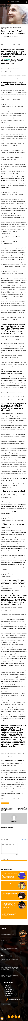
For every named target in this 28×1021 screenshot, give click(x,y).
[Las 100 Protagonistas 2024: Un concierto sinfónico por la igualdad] (23, 976)
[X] (16, 1016)
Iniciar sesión (24, 839)
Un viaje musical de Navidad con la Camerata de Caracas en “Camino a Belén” (9, 895)
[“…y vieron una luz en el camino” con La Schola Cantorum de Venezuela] (22, 915)
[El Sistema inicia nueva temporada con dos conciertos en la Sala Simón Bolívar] (23, 941)
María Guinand (5, 803)
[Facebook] (9, 1016)
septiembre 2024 (9, 993)
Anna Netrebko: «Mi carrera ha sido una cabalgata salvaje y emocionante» (7, 809)
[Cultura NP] (3, 36)
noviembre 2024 (8, 991)
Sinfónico (3, 28)
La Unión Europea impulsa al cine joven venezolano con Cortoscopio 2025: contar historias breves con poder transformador (9, 876)
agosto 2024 (8, 995)
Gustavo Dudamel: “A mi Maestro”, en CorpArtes (22, 809)
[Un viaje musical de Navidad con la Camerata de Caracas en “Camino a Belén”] (22, 895)
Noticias (10, 27)
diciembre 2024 (8, 989)
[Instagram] (12, 1016)
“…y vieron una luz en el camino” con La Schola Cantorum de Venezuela (9, 914)
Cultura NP (7, 36)
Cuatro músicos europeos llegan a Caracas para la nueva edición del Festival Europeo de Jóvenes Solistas (9, 968)
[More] (17, 40)
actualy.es (7, 59)
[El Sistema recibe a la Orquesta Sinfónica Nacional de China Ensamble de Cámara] (23, 933)
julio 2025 (7, 985)
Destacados (6, 6)
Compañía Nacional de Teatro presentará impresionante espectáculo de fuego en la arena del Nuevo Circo (9, 960)
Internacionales (17, 27)
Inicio (2, 6)
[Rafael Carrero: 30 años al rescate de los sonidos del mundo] (22, 885)
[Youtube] (19, 1016)
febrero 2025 (8, 987)
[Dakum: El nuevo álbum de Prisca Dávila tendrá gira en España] (23, 949)
